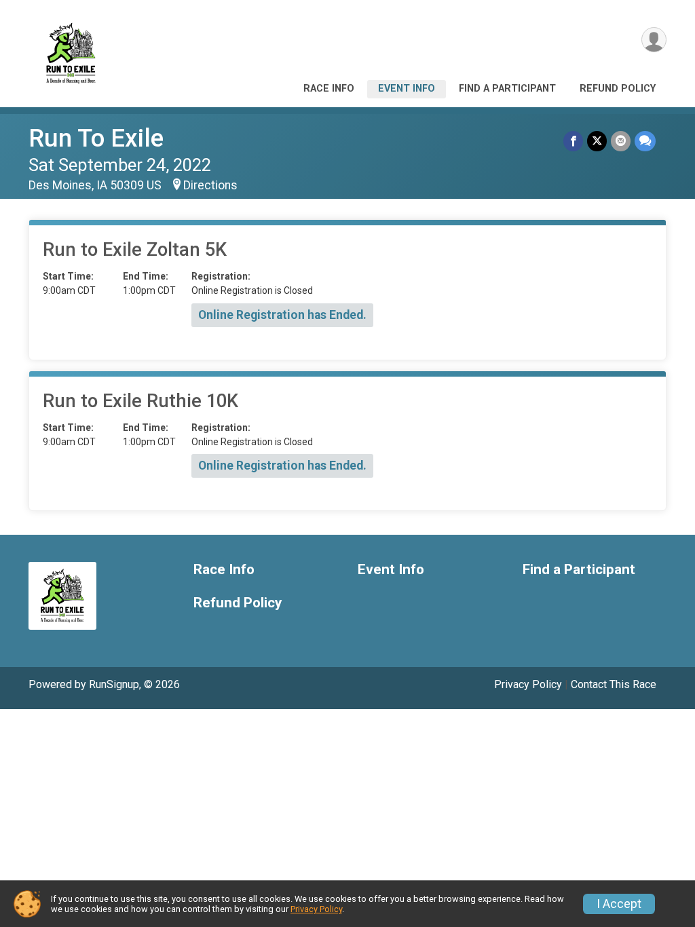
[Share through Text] (645, 141)
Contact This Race (613, 684)
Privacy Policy (528, 684)
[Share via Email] (621, 141)
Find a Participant (507, 88)
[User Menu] (653, 39)
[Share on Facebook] (573, 141)
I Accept (619, 904)
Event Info (406, 88)
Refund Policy (618, 88)
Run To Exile (96, 138)
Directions (210, 185)
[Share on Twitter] (597, 141)
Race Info (328, 88)
